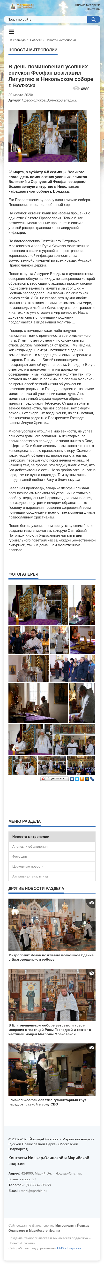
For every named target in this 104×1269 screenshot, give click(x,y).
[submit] (93, 19)
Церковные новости (28, 866)
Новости (36, 40)
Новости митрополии (60, 40)
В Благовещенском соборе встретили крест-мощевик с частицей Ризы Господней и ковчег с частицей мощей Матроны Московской (49, 1029)
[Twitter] (77, 778)
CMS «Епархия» (69, 1248)
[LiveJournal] (92, 778)
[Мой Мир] (87, 778)
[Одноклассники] (82, 778)
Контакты (93, 9)
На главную (17, 40)
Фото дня (19, 856)
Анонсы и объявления (30, 846)
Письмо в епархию (87, 5)
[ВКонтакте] (71, 778)
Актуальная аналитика (30, 876)
